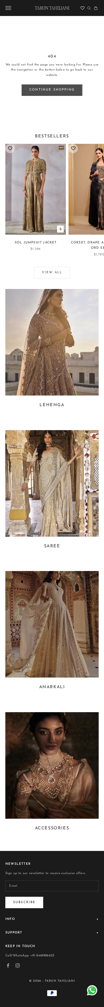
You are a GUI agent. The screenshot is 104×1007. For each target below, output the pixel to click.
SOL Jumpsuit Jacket (36, 242)
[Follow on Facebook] (8, 965)
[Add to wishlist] (10, 148)
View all (52, 272)
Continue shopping (52, 89)
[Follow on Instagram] (17, 965)
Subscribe (24, 902)
